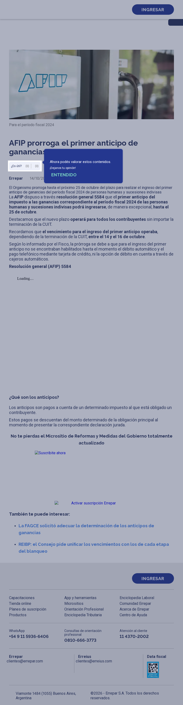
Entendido (63, 174)
